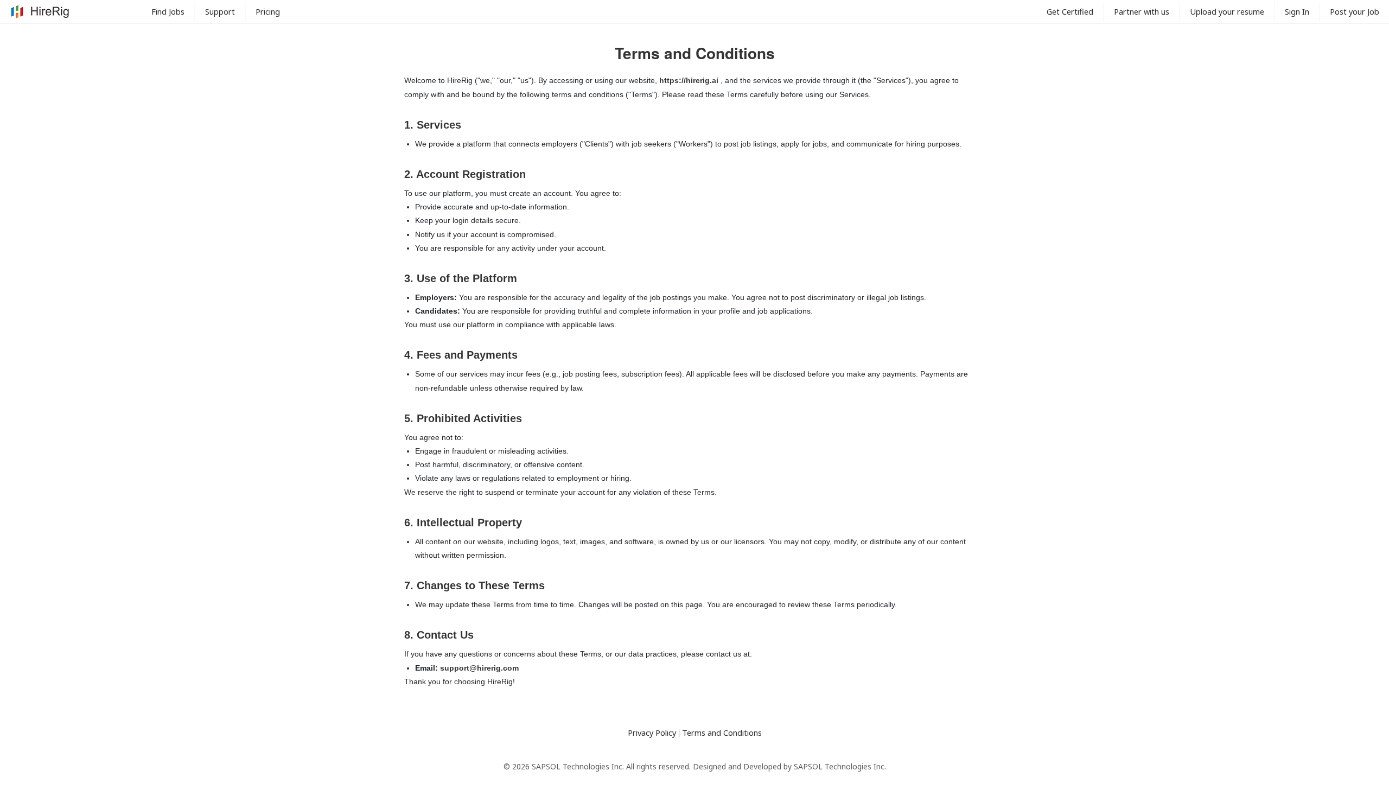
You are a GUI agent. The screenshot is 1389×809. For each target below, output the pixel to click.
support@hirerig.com (479, 668)
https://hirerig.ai (690, 80)
